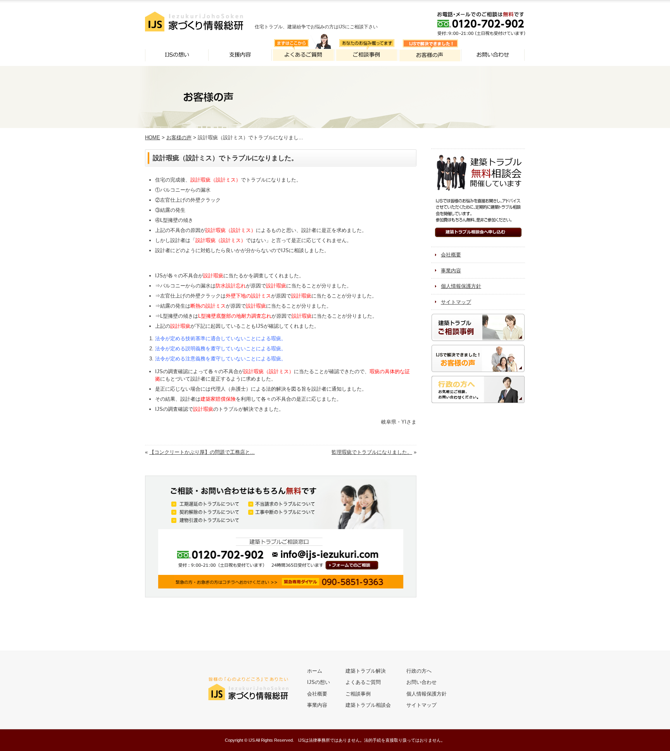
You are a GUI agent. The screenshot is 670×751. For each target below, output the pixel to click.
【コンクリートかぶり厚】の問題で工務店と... (202, 452)
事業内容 (451, 270)
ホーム (314, 671)
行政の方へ (419, 671)
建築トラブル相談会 (368, 705)
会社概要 (451, 255)
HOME (152, 137)
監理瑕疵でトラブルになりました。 (372, 452)
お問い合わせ (421, 682)
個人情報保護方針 (461, 286)
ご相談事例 (358, 694)
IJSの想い (318, 682)
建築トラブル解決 (365, 671)
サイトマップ (456, 302)
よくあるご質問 (363, 682)
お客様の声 (179, 137)
